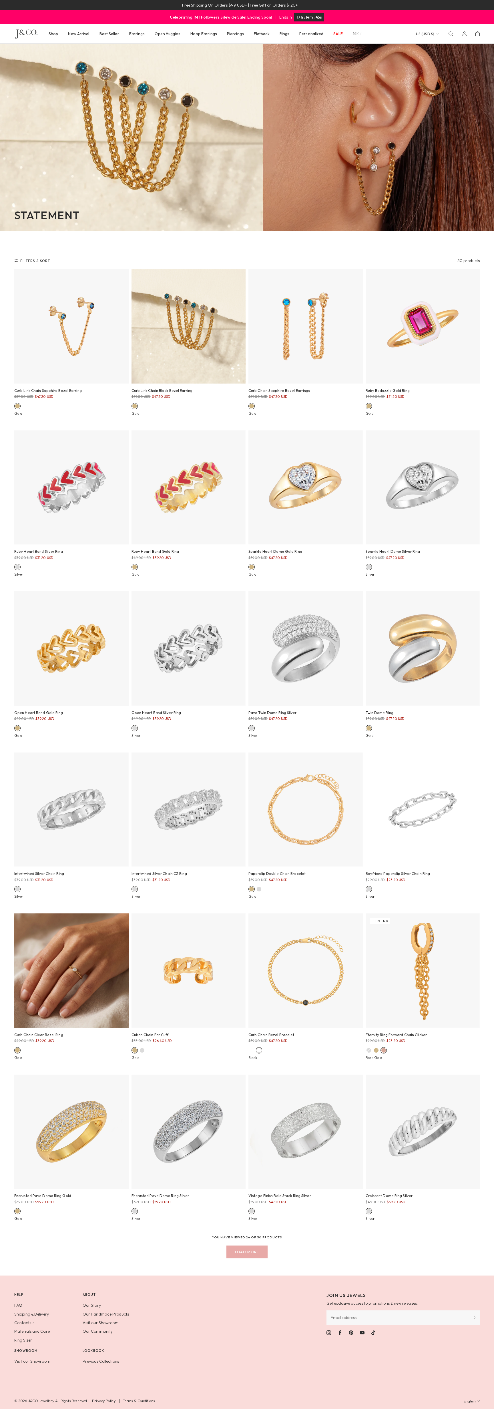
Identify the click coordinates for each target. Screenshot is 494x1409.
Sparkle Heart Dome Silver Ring (393, 551)
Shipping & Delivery (31, 1314)
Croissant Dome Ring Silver (389, 1195)
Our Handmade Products (106, 1314)
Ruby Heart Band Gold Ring (155, 551)
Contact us (24, 1322)
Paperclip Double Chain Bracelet (277, 873)
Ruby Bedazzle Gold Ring (388, 390)
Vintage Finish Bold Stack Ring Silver (279, 1195)
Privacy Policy (103, 1400)
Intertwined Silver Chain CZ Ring (159, 873)
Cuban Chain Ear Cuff (150, 1034)
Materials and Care (32, 1331)
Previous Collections (101, 1361)
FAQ (18, 1305)
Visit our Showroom (101, 1322)
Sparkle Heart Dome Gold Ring (275, 551)
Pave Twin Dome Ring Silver (272, 712)
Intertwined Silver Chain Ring (39, 873)
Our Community (98, 1331)
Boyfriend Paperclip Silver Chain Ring (398, 873)
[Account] (464, 33)
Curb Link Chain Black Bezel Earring (162, 390)
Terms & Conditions (139, 1400)
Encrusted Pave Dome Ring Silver (160, 1195)
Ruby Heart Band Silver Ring (38, 551)
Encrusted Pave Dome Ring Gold (42, 1195)
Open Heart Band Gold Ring (38, 712)
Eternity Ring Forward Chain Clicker (396, 1034)
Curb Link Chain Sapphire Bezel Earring (48, 390)
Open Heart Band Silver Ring (156, 712)
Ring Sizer (23, 1340)
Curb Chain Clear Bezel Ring (38, 1034)
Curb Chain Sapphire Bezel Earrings (279, 390)
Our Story (92, 1305)
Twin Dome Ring (379, 712)
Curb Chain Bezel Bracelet (271, 1034)
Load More (247, 1252)
